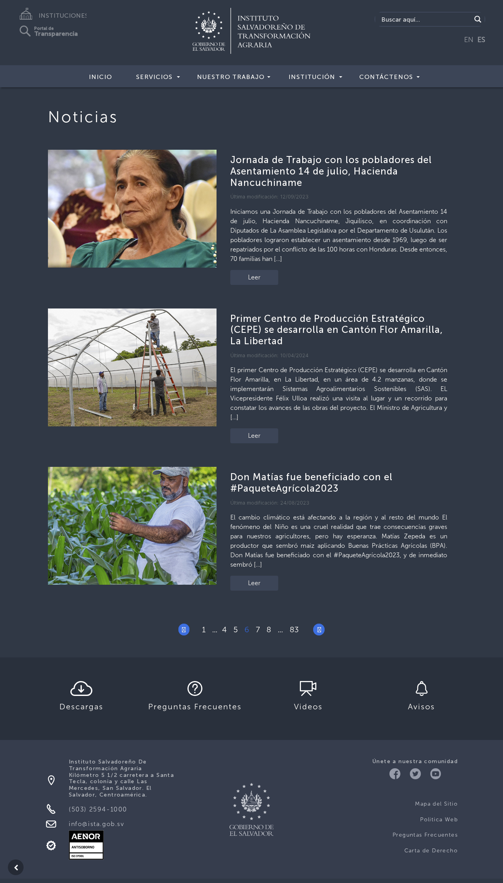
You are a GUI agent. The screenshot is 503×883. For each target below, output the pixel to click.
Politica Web (439, 819)
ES (481, 39)
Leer (254, 277)
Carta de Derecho (431, 850)
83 (294, 629)
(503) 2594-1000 (98, 809)
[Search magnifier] (478, 19)
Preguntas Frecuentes (425, 835)
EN (469, 39)
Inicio (100, 77)
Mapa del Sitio (436, 803)
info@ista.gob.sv (97, 824)
